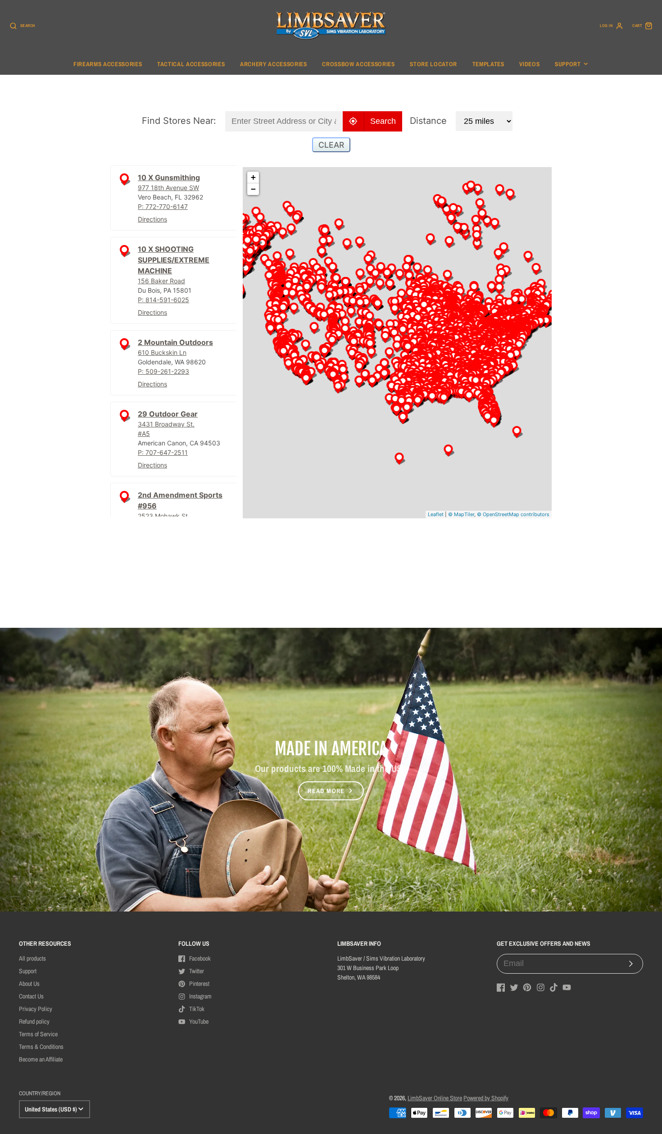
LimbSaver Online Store (435, 1098)
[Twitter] (514, 987)
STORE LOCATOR (433, 64)
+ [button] (253, 177)
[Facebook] (501, 987)
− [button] (253, 189)
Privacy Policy (35, 1009)
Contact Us (31, 996)
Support (568, 64)
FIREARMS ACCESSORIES (107, 64)
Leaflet (436, 514)
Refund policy (34, 1021)
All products (32, 958)
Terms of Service (38, 1034)
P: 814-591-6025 (163, 300)
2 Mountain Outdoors (175, 342)
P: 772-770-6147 (163, 206)
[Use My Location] (353, 121)
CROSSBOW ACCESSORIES (358, 64)
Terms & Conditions (41, 1047)
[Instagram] (540, 987)
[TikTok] (553, 987)
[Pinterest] (527, 987)
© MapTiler (461, 514)
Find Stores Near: (179, 120)
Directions (152, 219)
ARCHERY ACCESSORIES (273, 64)
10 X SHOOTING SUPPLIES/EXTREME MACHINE (173, 260)
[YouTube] (566, 987)
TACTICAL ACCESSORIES (191, 64)
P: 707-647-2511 (163, 452)
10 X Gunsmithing (169, 177)
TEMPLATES (488, 64)
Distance (428, 120)
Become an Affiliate (41, 1059)
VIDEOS (529, 64)
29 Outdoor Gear (168, 413)
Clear (331, 145)
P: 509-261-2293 (163, 371)
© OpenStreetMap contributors (513, 514)
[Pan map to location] (124, 184)
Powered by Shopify (485, 1098)
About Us (29, 984)
